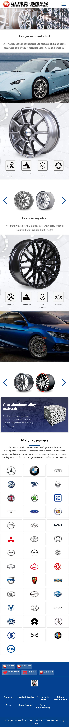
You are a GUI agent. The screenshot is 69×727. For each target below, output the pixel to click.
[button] (64, 200)
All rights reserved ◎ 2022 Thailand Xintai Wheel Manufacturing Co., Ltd (34, 722)
